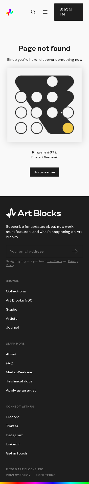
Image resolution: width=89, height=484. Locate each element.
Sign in (66, 12)
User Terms (54, 261)
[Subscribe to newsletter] (75, 251)
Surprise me (44, 172)
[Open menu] (45, 12)
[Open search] (33, 12)
